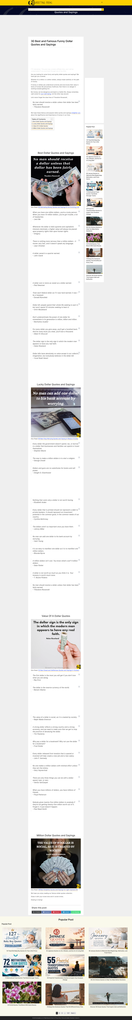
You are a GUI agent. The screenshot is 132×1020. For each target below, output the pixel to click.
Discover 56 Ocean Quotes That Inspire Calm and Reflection (94, 277)
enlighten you (75, 113)
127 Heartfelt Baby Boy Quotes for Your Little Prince (93, 141)
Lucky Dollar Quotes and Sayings (43, 123)
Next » (73, 1013)
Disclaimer (72, 1017)
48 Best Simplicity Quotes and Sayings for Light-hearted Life (58, 890)
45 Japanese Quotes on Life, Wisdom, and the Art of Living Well (93, 158)
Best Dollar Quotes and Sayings (42, 121)
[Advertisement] (66, 25)
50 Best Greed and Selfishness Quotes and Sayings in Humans (58, 670)
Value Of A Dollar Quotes (40, 126)
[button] (102, 2)
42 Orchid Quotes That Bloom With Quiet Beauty (21, 1005)
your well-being (46, 94)
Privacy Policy (58, 1017)
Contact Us (77, 1017)
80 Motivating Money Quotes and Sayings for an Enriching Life (58, 207)
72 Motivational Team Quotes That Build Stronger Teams (92, 193)
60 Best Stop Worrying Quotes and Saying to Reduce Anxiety (58, 439)
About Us (53, 1017)
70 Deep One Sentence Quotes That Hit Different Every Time (93, 260)
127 (68, 1013)
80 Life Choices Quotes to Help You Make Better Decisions (94, 229)
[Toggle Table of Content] (51, 119)
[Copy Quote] (79, 101)
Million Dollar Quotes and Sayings (43, 128)
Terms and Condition (66, 1017)
